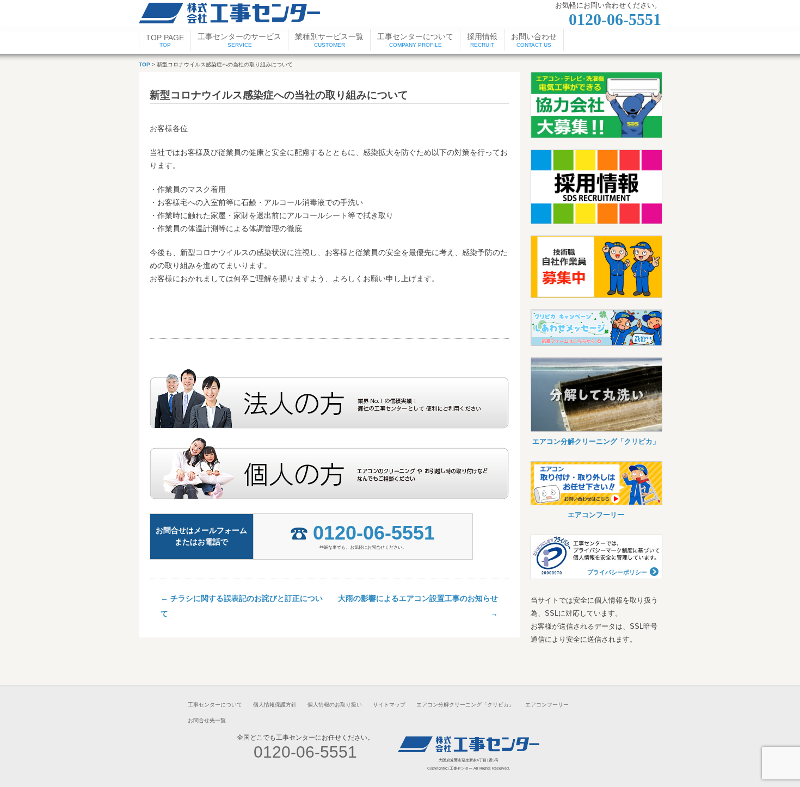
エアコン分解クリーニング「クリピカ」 (596, 441)
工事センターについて (215, 705)
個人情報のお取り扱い (334, 705)
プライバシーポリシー (617, 572)
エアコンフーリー (596, 515)
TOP (144, 64)
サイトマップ (389, 705)
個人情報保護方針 (275, 705)
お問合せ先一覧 (207, 720)
